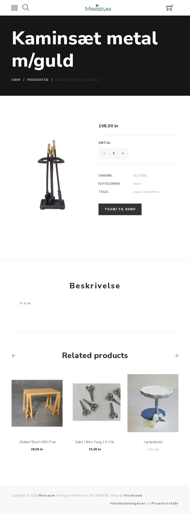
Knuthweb (133, 495)
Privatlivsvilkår (165, 503)
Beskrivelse (95, 285)
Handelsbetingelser (128, 503)
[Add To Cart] (37, 421)
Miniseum (47, 495)
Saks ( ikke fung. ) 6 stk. (95, 442)
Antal (104, 143)
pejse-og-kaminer (146, 192)
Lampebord (153, 442)
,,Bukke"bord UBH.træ (37, 442)
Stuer (137, 183)
